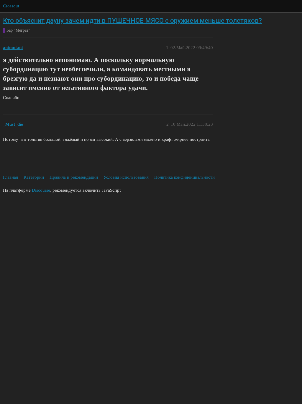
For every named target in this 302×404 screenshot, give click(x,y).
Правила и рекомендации (74, 177)
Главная (10, 177)
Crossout (11, 6)
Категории (34, 177)
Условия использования (126, 177)
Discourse (41, 190)
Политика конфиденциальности (184, 177)
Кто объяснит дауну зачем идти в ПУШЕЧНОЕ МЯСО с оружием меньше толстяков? (132, 20)
